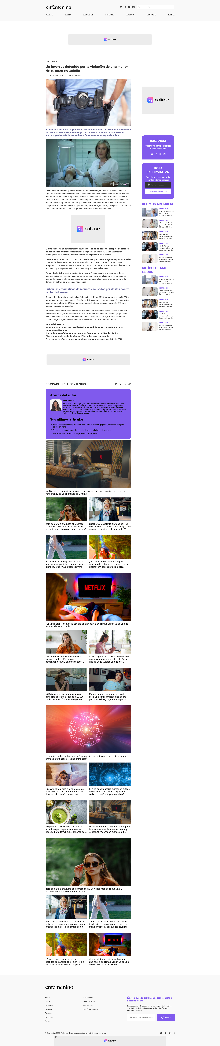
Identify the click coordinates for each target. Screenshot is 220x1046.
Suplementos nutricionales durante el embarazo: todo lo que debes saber (82, 430)
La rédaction (88, 998)
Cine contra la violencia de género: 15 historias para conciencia (77, 336)
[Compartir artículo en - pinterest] (129, 384)
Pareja (171, 15)
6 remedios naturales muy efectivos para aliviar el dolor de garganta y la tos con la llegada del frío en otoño (88, 426)
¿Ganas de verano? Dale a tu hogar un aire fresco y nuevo (75, 433)
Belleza (49, 15)
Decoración (88, 15)
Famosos (130, 15)
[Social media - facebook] (125, 7)
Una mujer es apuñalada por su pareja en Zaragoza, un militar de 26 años (82, 333)
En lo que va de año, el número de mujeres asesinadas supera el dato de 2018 (84, 339)
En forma (109, 15)
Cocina (68, 15)
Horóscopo (151, 15)
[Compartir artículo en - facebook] (116, 384)
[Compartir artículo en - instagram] (125, 384)
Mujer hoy (54, 61)
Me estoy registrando (157, 192)
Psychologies (88, 1005)
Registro (168, 1017)
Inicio (48, 61)
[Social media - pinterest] (129, 7)
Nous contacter (89, 1001)
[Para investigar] (139, 7)
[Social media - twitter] (121, 7)
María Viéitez (77, 75)
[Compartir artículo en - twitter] (120, 384)
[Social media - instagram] (133, 7)
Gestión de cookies (90, 1009)
